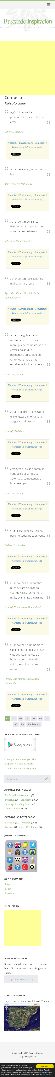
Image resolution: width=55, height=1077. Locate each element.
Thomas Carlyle (13, 808)
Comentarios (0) (34, 147)
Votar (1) (12, 143)
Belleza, (8, 545)
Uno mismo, (21, 607)
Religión (26, 822)
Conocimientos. (24, 241)
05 (34, 718)
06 (40, 718)
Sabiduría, (10, 241)
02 (14, 718)
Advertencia (18, 147)
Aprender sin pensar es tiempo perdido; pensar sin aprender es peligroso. (26, 226)
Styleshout (32, 1056)
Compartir (40, 143)
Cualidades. (20, 431)
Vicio (21, 827)
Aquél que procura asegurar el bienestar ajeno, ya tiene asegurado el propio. (27, 416)
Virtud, (8, 679)
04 (27, 718)
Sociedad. (18, 131)
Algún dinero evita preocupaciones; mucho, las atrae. (27, 117)
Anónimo (26, 800)
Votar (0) (12, 195)
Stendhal (10, 800)
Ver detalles (47, 1074)
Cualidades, (33, 679)
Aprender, (10, 293)
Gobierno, (10, 374)
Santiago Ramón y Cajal (17, 804)
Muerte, (16, 184)
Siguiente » (34, 724)
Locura (8, 827)
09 (22, 724)
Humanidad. (34, 607)
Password (10, 893)
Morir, (8, 184)
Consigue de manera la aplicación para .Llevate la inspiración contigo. (20, 764)
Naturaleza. (27, 184)
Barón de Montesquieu (17, 795)
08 (16, 724)
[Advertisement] (27, 68)
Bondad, (9, 431)
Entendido (44, 1066)
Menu (48, 5)
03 (20, 718)
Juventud (10, 822)
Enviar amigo (26, 143)
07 (47, 718)
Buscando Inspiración (27, 20)
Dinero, (8, 131)
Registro (9, 884)
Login (8, 889)
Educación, (22, 293)
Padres (34, 827)
